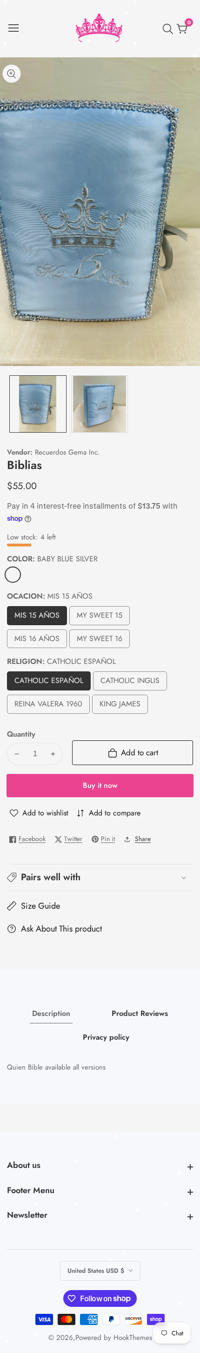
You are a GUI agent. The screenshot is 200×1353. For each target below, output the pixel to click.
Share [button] (143, 838)
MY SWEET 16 (100, 641)
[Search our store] (170, 29)
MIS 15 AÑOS (37, 617)
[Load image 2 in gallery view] (99, 404)
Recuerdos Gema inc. (67, 452)
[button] (100, 877)
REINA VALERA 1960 (48, 706)
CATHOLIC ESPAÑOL (48, 682)
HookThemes (132, 1337)
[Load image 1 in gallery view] (38, 404)
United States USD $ (96, 1270)
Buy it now (100, 785)
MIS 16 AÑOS (37, 641)
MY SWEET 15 (100, 617)
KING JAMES (120, 706)
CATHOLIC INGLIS (132, 682)
